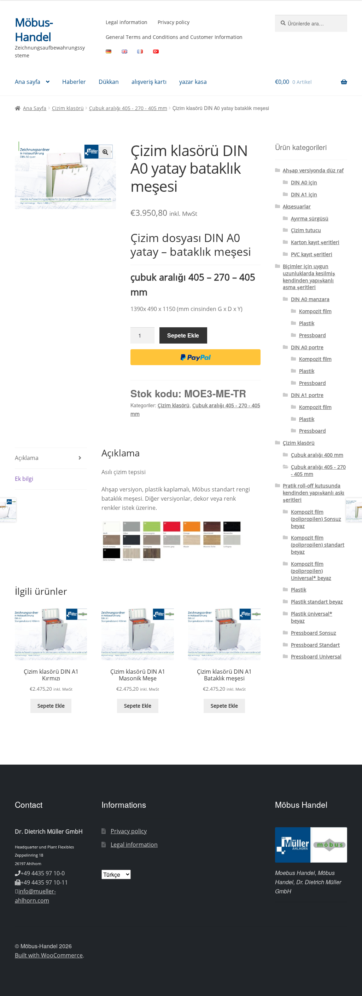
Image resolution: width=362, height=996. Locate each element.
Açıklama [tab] (27, 458)
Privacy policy (173, 22)
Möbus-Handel (34, 29)
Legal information (126, 22)
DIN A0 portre (307, 347)
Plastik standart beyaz (317, 601)
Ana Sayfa (34, 108)
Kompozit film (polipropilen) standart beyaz (317, 544)
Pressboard (312, 335)
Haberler (74, 82)
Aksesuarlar (297, 206)
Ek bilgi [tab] (24, 479)
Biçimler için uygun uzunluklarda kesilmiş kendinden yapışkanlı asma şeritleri (309, 276)
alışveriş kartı (149, 82)
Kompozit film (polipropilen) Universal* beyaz (311, 570)
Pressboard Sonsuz (313, 632)
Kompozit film (315, 311)
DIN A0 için (304, 182)
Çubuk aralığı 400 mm (317, 454)
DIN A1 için (304, 194)
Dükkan (109, 82)
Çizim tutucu (306, 230)
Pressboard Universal (316, 656)
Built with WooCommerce (49, 955)
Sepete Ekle (183, 335)
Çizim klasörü (68, 108)
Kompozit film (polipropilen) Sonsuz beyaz (316, 518)
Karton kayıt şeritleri (315, 242)
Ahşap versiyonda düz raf (313, 170)
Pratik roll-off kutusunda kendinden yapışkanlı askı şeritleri (313, 492)
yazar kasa (193, 82)
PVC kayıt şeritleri (311, 254)
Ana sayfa (27, 82)
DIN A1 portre (307, 395)
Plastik (306, 323)
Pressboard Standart (315, 644)
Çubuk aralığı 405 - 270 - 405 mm (128, 108)
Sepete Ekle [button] (51, 705)
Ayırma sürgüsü (309, 218)
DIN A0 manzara (310, 299)
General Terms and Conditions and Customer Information (174, 37)
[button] (105, 152)
